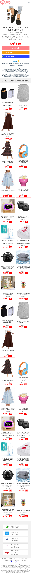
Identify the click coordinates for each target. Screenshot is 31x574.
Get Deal (15, 48)
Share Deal (7, 52)
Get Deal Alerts (9, 56)
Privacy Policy (15, 562)
